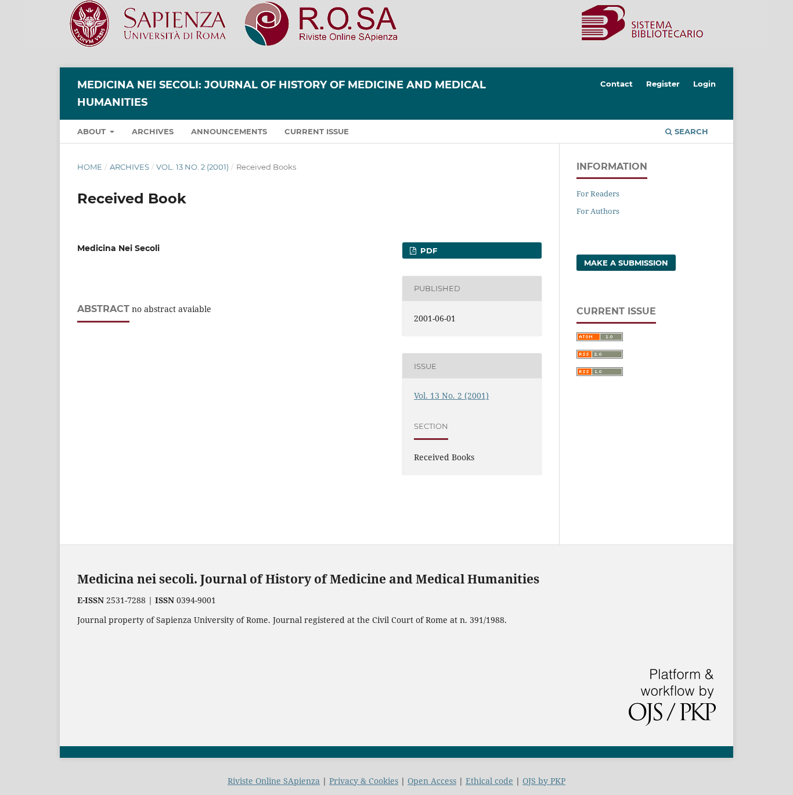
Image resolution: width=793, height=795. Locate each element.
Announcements (229, 131)
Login (704, 83)
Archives (153, 131)
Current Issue (316, 131)
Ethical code (489, 780)
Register (663, 83)
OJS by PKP (543, 780)
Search (690, 131)
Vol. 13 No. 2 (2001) (192, 166)
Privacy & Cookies (363, 780)
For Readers (597, 193)
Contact (616, 83)
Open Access (432, 780)
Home (89, 166)
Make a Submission (626, 262)
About (92, 131)
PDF (427, 250)
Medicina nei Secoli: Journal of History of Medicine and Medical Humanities (281, 93)
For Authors (597, 211)
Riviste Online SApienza (274, 780)
